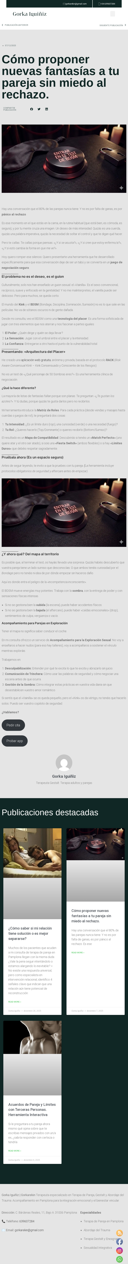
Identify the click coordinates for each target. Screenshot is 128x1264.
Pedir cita (13, 725)
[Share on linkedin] (46, 109)
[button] (112, 14)
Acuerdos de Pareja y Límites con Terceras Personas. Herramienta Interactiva (32, 1109)
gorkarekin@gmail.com (29, 1230)
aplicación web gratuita (36, 360)
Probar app (14, 741)
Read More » (14, 1002)
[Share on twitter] (39, 109)
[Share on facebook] (31, 109)
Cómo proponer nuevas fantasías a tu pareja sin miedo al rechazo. (91, 916)
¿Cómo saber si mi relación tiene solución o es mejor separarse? (30, 933)
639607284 (26, 1221)
